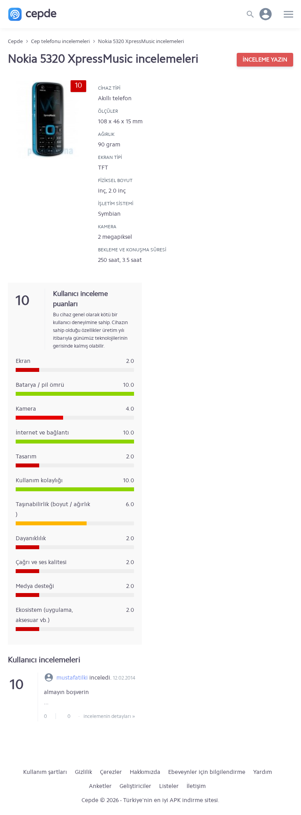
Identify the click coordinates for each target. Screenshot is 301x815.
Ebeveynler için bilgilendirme (206, 771)
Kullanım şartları (45, 771)
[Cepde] (32, 14)
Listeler (169, 786)
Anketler (100, 786)
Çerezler (111, 771)
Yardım (262, 771)
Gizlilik (83, 771)
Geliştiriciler (135, 786)
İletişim (196, 786)
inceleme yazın (265, 59)
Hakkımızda (145, 771)
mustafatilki (72, 677)
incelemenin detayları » (109, 716)
